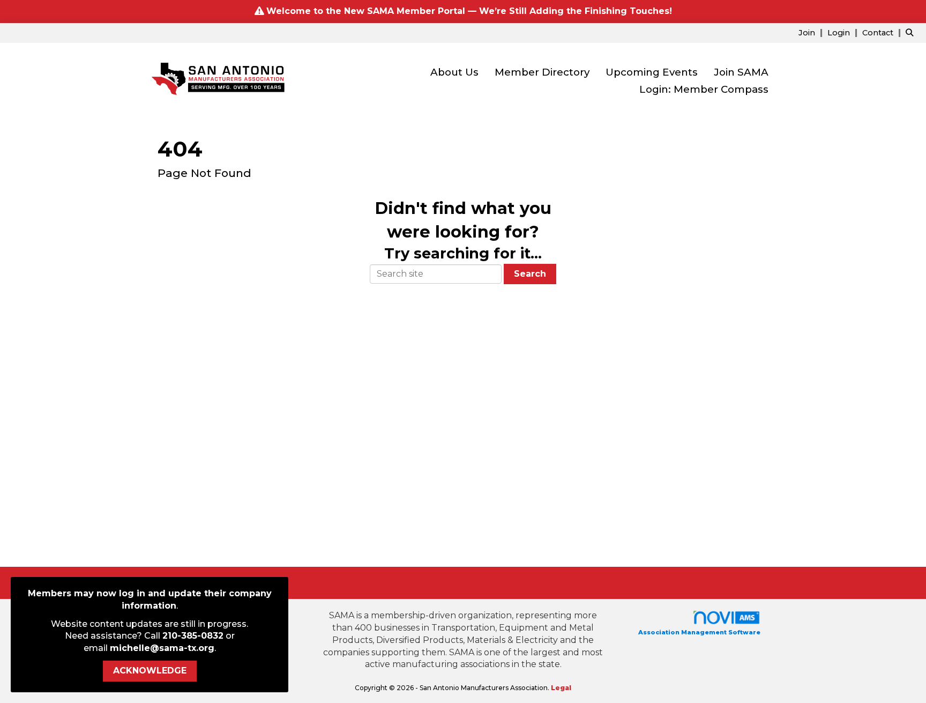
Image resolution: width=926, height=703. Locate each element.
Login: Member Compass (703, 89)
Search (530, 274)
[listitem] (811, 32)
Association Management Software (699, 632)
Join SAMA (741, 72)
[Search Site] (912, 32)
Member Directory (542, 72)
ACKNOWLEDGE (149, 670)
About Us (454, 72)
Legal (561, 688)
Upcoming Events (652, 72)
